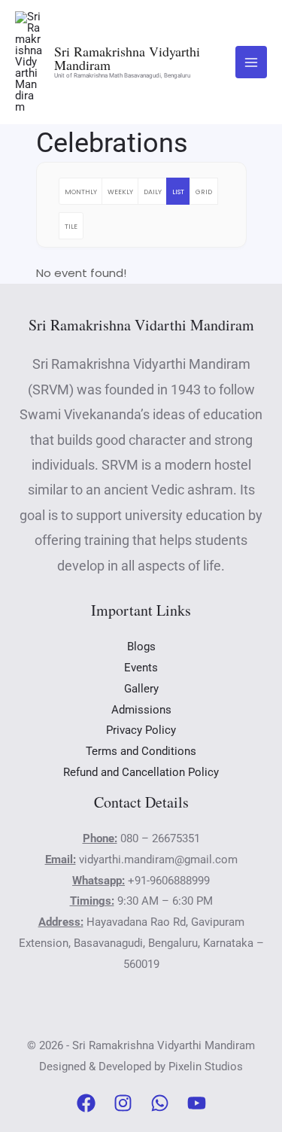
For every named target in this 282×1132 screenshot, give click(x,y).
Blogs (141, 646)
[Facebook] (86, 1103)
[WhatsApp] (159, 1103)
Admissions (141, 710)
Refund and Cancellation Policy (141, 772)
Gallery (141, 688)
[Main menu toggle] (251, 62)
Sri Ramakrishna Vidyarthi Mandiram (127, 58)
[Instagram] (123, 1103)
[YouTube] (196, 1103)
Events (141, 667)
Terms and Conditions (141, 751)
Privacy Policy (141, 730)
